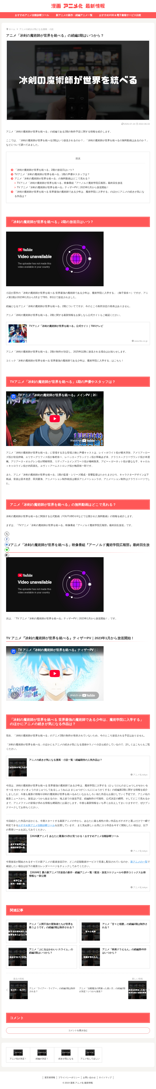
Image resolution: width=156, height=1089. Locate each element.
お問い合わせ (89, 1077)
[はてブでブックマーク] (7, 544)
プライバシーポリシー (69, 1077)
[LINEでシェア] (7, 550)
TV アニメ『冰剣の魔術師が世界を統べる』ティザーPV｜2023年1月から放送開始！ (63, 187)
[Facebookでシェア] (7, 539)
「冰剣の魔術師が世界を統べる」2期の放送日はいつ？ (44, 170)
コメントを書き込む (78, 1030)
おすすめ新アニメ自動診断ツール (36, 825)
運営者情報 (49, 1077)
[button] (7, 555)
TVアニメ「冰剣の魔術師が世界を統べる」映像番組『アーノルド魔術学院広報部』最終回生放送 (69, 183)
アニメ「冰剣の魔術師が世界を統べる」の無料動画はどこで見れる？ (52, 178)
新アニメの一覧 (138, 861)
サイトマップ (105, 1077)
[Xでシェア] (7, 534)
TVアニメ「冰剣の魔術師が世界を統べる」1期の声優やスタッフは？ (52, 174)
